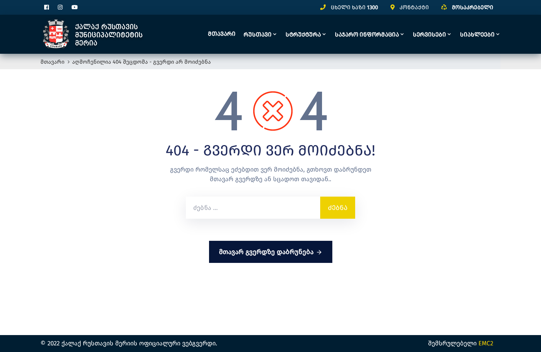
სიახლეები (477, 34)
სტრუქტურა (303, 34)
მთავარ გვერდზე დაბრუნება (266, 252)
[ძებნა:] (253, 208)
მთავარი (222, 33)
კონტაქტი (414, 7)
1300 (372, 7)
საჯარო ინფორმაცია (367, 34)
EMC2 (485, 343)
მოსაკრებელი (472, 7)
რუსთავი (258, 34)
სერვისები (429, 34)
